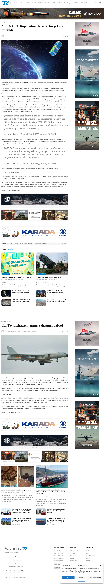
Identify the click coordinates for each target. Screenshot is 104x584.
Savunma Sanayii (17, 3)
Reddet (81, 577)
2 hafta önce (17, 501)
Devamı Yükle (34, 311)
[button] (101, 565)
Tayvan (21, 465)
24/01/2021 (20, 36)
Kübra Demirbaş (8, 279)
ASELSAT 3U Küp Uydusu (26, 243)
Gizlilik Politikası (81, 581)
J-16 (16, 465)
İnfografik (47, 3)
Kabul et (68, 577)
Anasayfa (3, 22)
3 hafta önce (17, 279)
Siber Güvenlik (57, 3)
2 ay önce (15, 294)
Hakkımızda (89, 559)
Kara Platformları (59, 562)
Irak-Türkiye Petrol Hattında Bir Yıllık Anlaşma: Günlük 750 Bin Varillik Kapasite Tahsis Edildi (21, 519)
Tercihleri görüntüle (95, 577)
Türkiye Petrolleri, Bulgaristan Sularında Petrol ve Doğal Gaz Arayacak (56, 519)
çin (8, 465)
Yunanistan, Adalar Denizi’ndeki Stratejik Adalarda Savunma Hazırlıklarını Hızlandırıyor (21, 529)
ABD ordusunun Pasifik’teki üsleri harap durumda (16, 498)
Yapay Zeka (75, 3)
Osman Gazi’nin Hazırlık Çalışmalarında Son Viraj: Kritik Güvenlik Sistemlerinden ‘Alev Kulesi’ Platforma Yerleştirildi (52, 500)
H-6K (12, 465)
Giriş (101, 3)
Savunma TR (11, 36)
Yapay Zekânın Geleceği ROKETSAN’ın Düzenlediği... (16, 277)
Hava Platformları (59, 559)
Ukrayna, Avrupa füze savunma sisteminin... (49, 277)
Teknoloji (67, 3)
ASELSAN (9, 243)
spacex (64, 243)
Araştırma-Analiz (30, 3)
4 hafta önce (51, 279)
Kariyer (88, 562)
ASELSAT (16, 243)
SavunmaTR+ (84, 3)
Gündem (40, 3)
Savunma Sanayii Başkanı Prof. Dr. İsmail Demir (47, 243)
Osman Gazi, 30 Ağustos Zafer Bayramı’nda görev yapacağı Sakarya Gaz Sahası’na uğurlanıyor (57, 529)
